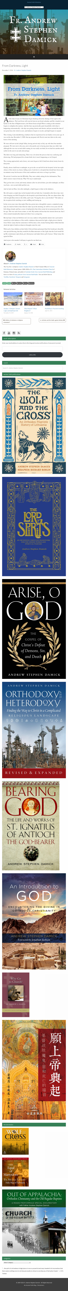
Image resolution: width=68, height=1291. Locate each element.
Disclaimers (40, 1285)
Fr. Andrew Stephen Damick (22, 70)
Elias (14, 283)
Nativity (32, 283)
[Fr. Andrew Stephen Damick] (34, 44)
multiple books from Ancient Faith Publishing (39, 272)
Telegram (18, 277)
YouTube (6, 277)
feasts (25, 283)
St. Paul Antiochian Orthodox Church (42, 269)
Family (4, 283)
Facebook (12, 277)
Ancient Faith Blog (31, 1285)
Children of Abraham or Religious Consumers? (13, 321)
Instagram (27, 277)
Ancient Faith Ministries (34, 2)
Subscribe (32, 355)
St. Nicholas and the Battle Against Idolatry (51, 320)
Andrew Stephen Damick (26, 267)
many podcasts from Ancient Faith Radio (26, 274)
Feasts (9, 283)
